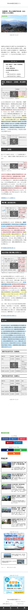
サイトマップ (20, 603)
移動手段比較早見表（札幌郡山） (14, 76)
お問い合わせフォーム (7, 603)
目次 (12, 61)
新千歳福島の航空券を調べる (8, 247)
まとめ (7, 72)
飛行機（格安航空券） (11, 68)
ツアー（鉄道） (9, 66)
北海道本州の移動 (6, 432)
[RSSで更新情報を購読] (14, 453)
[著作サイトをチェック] (7, 450)
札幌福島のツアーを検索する (8, 197)
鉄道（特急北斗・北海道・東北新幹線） (14, 64)
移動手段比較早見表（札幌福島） (14, 74)
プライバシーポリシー (20, 601)
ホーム (7, 601)
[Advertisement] (14, 39)
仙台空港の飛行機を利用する (12, 70)
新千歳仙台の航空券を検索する (8, 315)
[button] (25, 340)
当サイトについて (14, 605)
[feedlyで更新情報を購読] (20, 450)
